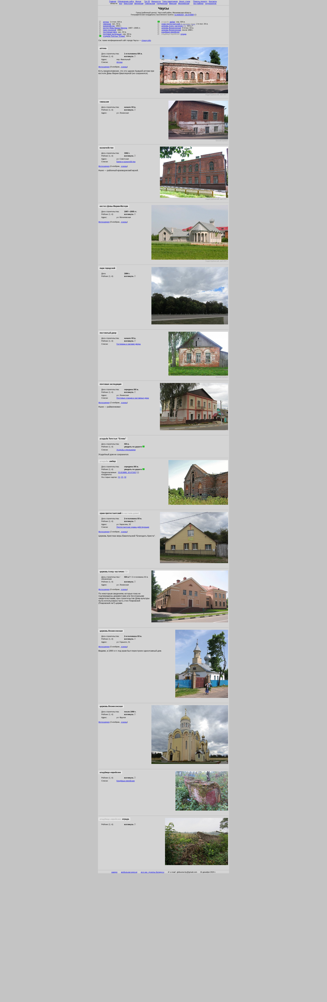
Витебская (138, 3)
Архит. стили (184, 1)
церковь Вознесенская (171, 28)
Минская (173, 3)
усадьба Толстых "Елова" (114, 36)
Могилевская (183, 3)
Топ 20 (147, 1)
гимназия (107, 24)
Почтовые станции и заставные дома (132, 398)
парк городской (109, 30)
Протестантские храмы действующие (132, 527)
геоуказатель (210, 3)
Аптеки (119, 62)
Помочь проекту (200, 1)
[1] (119, 477)
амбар (172, 22)
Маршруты (156, 1)
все (120, 3)
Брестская (128, 3)
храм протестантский (178, 24)
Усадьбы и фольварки (126, 450)
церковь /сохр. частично (173, 26)
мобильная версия (129, 872)
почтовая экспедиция (112, 34)
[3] (125, 477)
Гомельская (150, 3)
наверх (114, 872)
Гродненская (162, 3)
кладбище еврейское (170, 32)
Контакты (213, 1)
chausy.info (146, 40)
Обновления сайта (126, 1)
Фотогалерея (104, 67)
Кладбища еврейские (125, 781)
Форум (138, 1)
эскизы (124, 67)
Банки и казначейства (125, 162)
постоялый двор (110, 32)
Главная (112, 1)
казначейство (109, 26)
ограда (183, 34)
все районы (198, 3)
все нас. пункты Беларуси (152, 872)
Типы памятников (170, 1)
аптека (106, 22)
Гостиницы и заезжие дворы (128, 344)
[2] (122, 477)
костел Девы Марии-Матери (115, 28)
